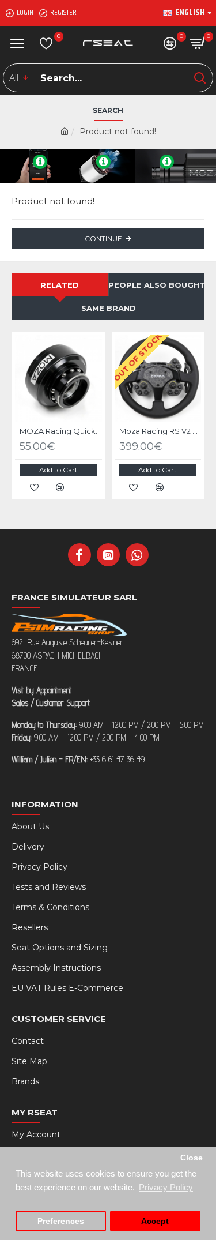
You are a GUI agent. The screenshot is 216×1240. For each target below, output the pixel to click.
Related (59, 285)
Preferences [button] (60, 1221)
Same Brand (108, 308)
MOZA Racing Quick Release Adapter (61, 430)
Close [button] (191, 1157)
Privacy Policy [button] (166, 1187)
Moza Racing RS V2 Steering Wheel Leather (160, 430)
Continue (103, 238)
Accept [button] (155, 1221)
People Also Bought (157, 285)
